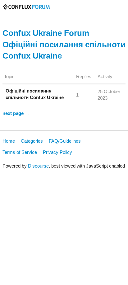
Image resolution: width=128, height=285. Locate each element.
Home (8, 141)
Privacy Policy (57, 152)
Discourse (38, 166)
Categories (32, 141)
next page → (16, 113)
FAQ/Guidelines (65, 141)
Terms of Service (19, 152)
